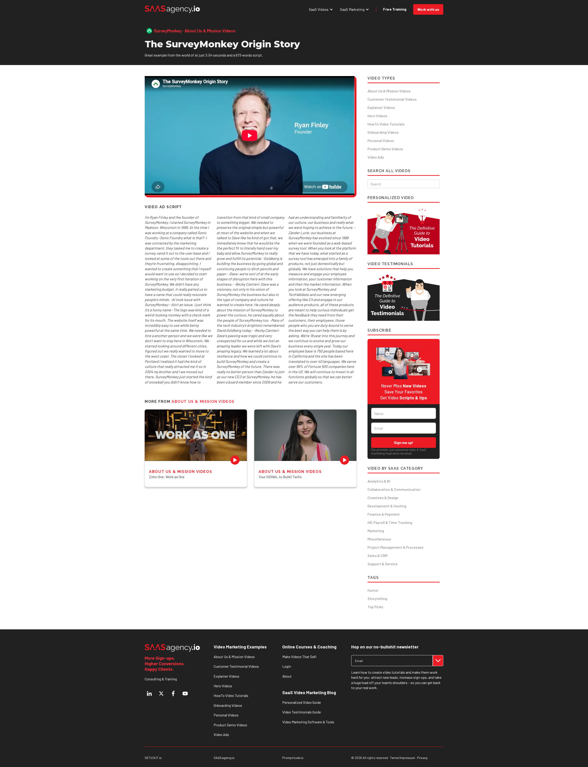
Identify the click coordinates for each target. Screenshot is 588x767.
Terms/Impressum (402, 758)
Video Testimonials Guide (301, 712)
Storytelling (377, 598)
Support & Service (383, 564)
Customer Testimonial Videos (392, 99)
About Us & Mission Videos (389, 91)
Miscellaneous (379, 539)
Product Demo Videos (385, 149)
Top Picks (375, 607)
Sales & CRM (377, 555)
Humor (373, 590)
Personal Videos (381, 140)
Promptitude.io (292, 758)
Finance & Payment (384, 514)
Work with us (428, 9)
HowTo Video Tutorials (386, 124)
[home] (172, 9)
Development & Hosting (387, 506)
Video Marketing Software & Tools (308, 722)
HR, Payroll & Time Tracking (390, 522)
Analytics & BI (379, 481)
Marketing (376, 530)
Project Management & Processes (395, 547)
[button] (321, 9)
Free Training (394, 9)
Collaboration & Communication (394, 489)
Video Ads (376, 157)
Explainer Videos (381, 107)
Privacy (422, 758)
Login (286, 666)
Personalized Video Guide (301, 702)
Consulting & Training (161, 679)
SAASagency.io (224, 758)
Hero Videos (377, 116)
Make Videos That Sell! (299, 656)
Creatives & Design (383, 497)
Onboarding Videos (383, 132)
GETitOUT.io (153, 758)
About (287, 676)
